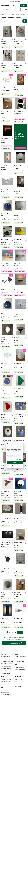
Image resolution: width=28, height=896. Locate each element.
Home (2, 14)
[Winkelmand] (13, 5)
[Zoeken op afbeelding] (22, 9)
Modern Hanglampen (6, 666)
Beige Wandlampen (6, 694)
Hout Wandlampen (5, 681)
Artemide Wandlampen (20, 656)
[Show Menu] (26, 9)
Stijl (7, 14)
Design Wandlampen (20, 669)
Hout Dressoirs (18, 679)
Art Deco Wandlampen (20, 672)
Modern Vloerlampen (6, 668)
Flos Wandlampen (19, 661)
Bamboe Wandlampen (6, 684)
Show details (18, 459)
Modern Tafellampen (6, 659)
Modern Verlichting (20, 14)
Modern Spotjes (5, 671)
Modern (12, 14)
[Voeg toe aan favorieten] (12, 40)
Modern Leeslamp (5, 673)
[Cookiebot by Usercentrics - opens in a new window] (18, 443)
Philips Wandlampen (20, 659)
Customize (14, 465)
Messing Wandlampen (6, 679)
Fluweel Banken (19, 684)
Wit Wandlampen (5, 692)
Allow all (14, 462)
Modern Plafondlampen (7, 661)
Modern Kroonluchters (6, 663)
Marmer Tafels (18, 686)
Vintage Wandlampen (20, 667)
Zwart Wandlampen (6, 690)
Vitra (16, 681)
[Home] (6, 5)
